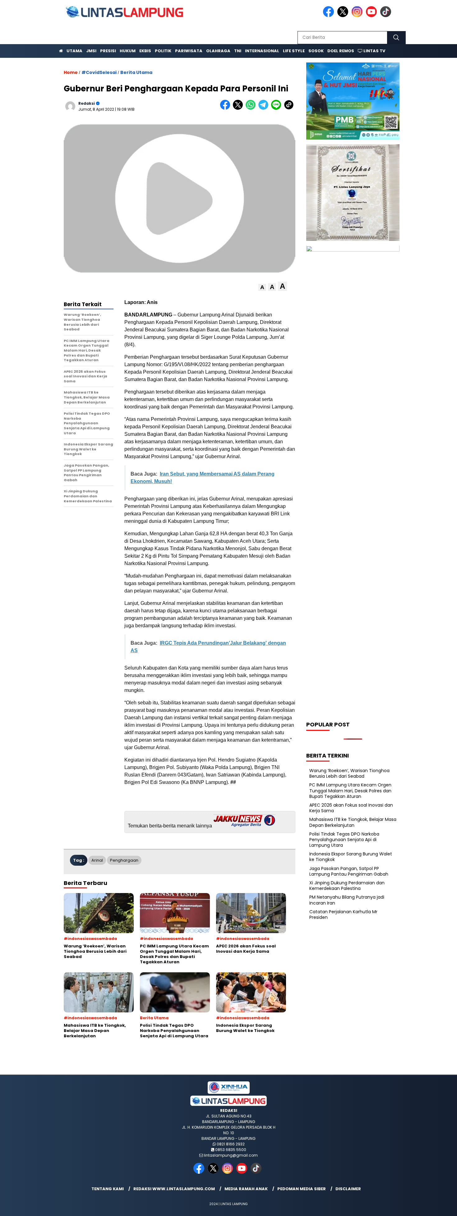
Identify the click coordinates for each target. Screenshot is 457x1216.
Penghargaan (124, 860)
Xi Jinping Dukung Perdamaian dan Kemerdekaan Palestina (347, 885)
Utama (74, 51)
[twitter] (343, 15)
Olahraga (218, 51)
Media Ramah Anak (246, 1189)
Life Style (294, 51)
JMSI (91, 51)
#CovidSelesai (99, 72)
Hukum (128, 51)
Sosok (316, 51)
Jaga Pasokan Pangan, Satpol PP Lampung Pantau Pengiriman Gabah (348, 871)
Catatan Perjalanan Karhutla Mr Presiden (343, 914)
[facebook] (329, 15)
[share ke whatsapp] (252, 108)
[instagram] (358, 15)
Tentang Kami (107, 1189)
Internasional (262, 51)
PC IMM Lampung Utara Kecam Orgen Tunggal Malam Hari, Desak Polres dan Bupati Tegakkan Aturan (350, 790)
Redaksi (86, 103)
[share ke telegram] (264, 108)
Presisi (108, 51)
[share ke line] (277, 108)
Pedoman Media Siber (301, 1189)
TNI (237, 51)
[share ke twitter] (239, 108)
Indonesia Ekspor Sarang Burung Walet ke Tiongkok (350, 857)
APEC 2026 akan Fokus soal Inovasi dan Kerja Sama (351, 808)
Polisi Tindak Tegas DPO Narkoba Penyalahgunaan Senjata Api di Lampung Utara (344, 839)
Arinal (97, 860)
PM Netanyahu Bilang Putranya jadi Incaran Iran (346, 900)
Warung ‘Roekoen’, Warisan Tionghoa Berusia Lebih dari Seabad (349, 773)
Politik (163, 51)
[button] (262, 287)
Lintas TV (373, 51)
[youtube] (372, 15)
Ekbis (145, 51)
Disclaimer (348, 1189)
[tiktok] (386, 15)
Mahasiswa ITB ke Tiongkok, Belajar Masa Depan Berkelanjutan (352, 822)
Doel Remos (340, 51)
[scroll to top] (438, 1206)
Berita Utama (136, 72)
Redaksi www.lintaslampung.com (174, 1189)
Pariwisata (188, 51)
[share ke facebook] (226, 108)
